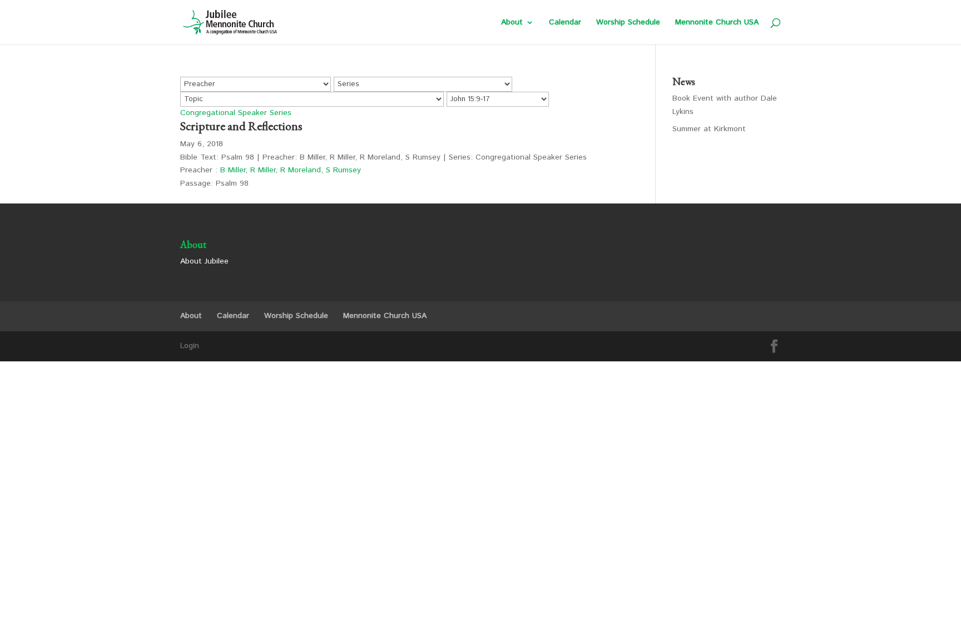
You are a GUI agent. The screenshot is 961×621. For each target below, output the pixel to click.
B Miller (232, 170)
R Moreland (300, 170)
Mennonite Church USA (717, 23)
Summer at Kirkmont (709, 129)
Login (189, 345)
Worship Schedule (628, 23)
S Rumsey (343, 170)
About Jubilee (204, 261)
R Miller (262, 170)
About (512, 23)
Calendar (565, 23)
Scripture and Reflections (241, 126)
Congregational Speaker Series (235, 112)
